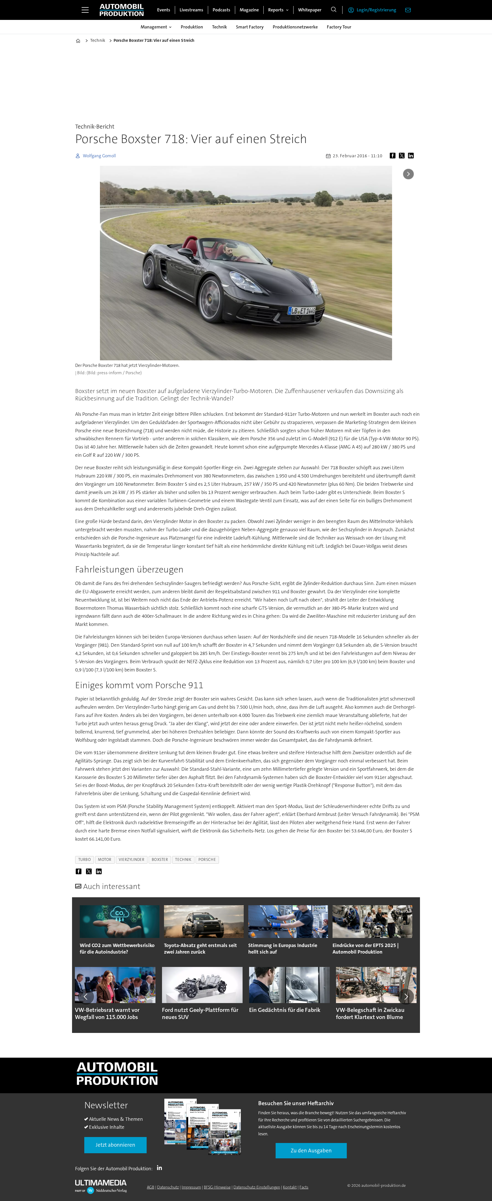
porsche (207, 859)
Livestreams (191, 10)
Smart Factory (250, 27)
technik (183, 859)
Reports (276, 10)
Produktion (192, 27)
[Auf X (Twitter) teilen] (403, 156)
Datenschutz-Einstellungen (256, 1187)
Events (163, 10)
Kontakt (290, 1187)
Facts (304, 1187)
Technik (219, 27)
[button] (86, 996)
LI (161, 1167)
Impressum (191, 1187)
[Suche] (333, 10)
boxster (160, 859)
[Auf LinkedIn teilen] (412, 156)
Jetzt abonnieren (115, 1144)
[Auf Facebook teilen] (394, 156)
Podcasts (221, 10)
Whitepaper (309, 10)
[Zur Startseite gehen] (121, 10)
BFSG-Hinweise (217, 1187)
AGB (150, 1187)
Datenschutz (168, 1187)
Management (154, 27)
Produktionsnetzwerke (295, 27)
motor (105, 859)
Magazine (249, 10)
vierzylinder (132, 859)
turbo (84, 859)
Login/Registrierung (376, 10)
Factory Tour (339, 27)
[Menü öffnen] (85, 10)
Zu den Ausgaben (311, 1150)
